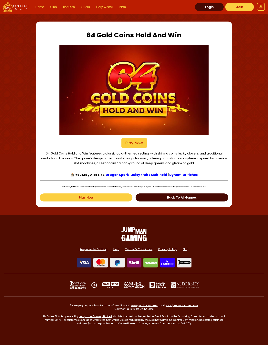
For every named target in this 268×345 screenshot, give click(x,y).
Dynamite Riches (183, 174)
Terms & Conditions (138, 249)
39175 (58, 320)
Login (209, 7)
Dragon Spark (117, 174)
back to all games (182, 197)
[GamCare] (78, 285)
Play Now (86, 197)
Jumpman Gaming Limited (95, 316)
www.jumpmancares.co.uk (182, 305)
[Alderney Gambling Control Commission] (185, 285)
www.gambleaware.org (145, 305)
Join (239, 7)
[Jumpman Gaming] (134, 240)
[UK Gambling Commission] (134, 285)
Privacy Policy (167, 249)
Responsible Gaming (94, 249)
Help (116, 249)
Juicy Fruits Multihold (149, 174)
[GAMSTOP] (110, 285)
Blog (185, 249)
